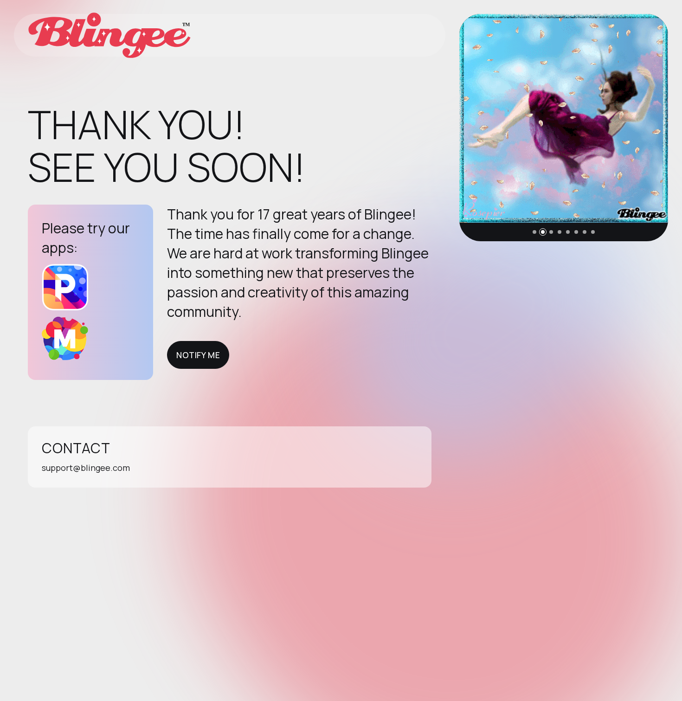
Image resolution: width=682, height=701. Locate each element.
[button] (534, 232)
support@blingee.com (86, 467)
